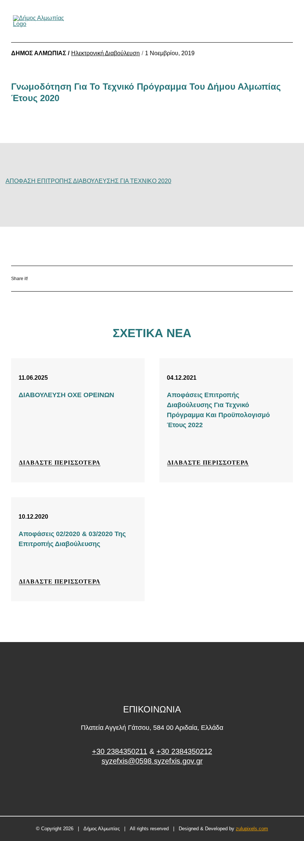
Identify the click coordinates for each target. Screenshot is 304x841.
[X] (79, 278)
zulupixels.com (252, 828)
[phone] (288, 21)
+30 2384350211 (119, 751)
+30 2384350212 (184, 751)
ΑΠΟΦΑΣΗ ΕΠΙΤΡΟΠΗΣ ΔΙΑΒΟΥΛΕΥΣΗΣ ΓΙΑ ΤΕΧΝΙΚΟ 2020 (88, 181)
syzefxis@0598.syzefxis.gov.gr (152, 761)
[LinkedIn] (101, 278)
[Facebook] (57, 278)
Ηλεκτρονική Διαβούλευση (105, 53)
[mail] (275, 21)
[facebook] (152, 789)
